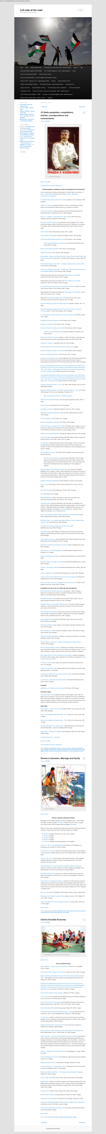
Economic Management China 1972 (50, 1057)
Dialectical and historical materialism (50, 556)
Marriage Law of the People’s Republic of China (52, 896)
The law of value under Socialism (52, 331)
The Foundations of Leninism (48, 452)
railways (56, 1117)
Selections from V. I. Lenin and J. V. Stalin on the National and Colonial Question (61, 642)
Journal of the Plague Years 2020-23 (28, 74)
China (46, 911)
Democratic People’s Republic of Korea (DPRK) (31, 71)
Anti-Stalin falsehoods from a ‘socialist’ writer (52, 726)
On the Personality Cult (46, 418)
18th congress (67, 748)
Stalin (64, 511)
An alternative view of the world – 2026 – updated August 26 (57, 67)
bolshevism (80, 748)
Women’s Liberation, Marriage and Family (60, 758)
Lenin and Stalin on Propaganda (49, 235)
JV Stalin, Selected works (47, 573)
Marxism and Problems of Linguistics (50, 422)
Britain (81, 67)
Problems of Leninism (46, 205)
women (51, 912)
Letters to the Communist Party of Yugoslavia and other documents (57, 582)
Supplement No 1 (45, 1081)
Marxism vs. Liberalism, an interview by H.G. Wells (54, 216)
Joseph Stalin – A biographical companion (51, 731)
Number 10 (46, 841)
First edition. (61, 822)
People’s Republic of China (64, 81)
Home (21, 67)
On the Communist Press (47, 668)
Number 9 (46, 839)
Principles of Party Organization (52, 458)
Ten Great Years (45, 1017)
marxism (47, 751)
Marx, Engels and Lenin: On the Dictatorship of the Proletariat (56, 655)
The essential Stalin (45, 437)
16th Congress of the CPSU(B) (72, 292)
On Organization (45, 443)
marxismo (51, 751)
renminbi (60, 1117)
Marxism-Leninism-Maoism (51, 748)
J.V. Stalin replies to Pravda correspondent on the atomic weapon (57, 314)
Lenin (42, 494)
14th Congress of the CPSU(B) (72, 275)
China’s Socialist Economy (53, 919)
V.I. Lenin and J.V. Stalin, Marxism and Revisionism (54, 679)
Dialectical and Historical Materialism (50, 320)
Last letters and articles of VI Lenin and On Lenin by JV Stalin (56, 674)
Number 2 (46, 834)
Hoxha (54, 511)
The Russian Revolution (47, 211)
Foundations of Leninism (47, 409)
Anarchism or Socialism (47, 324)
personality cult (65, 751)
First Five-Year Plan (46, 996)
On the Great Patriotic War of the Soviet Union (52, 239)
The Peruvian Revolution (74, 87)
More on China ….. (45, 814)
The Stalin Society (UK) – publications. (50, 737)
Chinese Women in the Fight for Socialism (51, 881)
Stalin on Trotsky (45, 405)
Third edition (73, 824)
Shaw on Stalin (44, 231)
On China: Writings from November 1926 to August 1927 (55, 303)
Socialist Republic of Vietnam (38, 87)
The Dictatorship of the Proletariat (49, 611)
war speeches (76, 751)
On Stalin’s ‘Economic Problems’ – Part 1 (51, 384)
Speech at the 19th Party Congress (49, 337)
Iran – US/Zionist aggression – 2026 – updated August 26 (57, 71)
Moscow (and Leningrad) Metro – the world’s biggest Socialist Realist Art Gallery (38, 77)
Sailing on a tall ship (25, 87)
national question (58, 751)
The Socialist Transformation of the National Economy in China (56, 1011)
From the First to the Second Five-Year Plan (52, 591)
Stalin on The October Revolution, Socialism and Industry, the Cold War (58, 514)
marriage (68, 911)
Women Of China (45, 892)
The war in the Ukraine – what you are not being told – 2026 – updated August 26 (51, 91)
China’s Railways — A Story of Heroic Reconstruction (54, 966)
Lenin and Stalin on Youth (47, 619)
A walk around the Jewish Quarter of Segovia (26, 146)
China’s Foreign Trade (46, 1077)
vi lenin (71, 751)
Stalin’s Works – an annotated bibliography (51, 550)
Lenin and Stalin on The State (48, 630)
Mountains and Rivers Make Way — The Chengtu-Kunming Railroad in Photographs (62, 1072)
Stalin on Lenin (44, 484)
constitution (46, 749)
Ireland (74, 71)
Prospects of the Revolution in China (50, 358)
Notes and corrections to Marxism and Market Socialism (58, 396)
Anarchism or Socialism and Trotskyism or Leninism (54, 545)
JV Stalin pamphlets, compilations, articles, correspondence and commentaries (57, 115)
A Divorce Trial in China (46, 858)
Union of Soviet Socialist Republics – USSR (30, 94)
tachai (64, 1117)
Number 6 (46, 835)
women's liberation (58, 912)
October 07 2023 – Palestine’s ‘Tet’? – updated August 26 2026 (34, 81)
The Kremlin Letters (46, 531)
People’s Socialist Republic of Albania (29, 84)
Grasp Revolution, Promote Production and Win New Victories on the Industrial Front (62, 1030)
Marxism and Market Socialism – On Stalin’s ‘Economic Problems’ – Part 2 (60, 390)
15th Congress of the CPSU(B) (72, 281)
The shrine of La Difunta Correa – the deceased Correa (27, 138)
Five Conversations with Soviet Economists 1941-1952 (54, 347)
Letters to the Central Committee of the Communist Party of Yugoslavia (58, 577)
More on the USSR (45, 182)
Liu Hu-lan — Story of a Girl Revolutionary (51, 845)
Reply (81, 751)
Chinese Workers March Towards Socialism (52, 993)
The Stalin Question (46, 503)
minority (72, 911)
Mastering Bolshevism (46, 497)
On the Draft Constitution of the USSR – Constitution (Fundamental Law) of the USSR (62, 264)
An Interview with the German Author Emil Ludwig (53, 199)
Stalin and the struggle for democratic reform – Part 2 (54, 720)
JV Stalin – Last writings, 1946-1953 (50, 567)
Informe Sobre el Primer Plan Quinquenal (51, 1002)
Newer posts (82, 106)
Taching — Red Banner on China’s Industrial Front (53, 1051)
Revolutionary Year (70, 84)
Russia (58, 748)
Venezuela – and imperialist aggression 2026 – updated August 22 (57, 94)
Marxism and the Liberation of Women (50, 647)
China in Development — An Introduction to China (53, 1066)
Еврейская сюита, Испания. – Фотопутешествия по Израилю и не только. (27, 142)
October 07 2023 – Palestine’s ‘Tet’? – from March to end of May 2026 (27, 116)
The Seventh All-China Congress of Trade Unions (53, 972)
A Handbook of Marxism (47, 598)
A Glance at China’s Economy (48, 1062)
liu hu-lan (63, 911)
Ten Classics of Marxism (47, 625)
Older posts (44, 106)
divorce (56, 911)
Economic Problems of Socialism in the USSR (52, 328)
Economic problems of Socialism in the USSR (52, 562)
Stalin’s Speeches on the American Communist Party (54, 469)
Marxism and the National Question (49, 248)
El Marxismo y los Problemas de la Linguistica (52, 688)
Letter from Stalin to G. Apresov (48, 222)
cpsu (50, 749)
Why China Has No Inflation (48, 1094)
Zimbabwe (50, 97)
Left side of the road (31, 10)
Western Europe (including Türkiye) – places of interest (32, 97)
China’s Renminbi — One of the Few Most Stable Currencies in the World (59, 1036)
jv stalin (83, 749)
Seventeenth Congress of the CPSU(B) (57, 298)
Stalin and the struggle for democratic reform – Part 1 (54, 714)
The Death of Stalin (45, 695)
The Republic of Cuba (25, 91)
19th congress (74, 748)
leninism (42, 751)
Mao (64, 509)
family (59, 911)
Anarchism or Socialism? (47, 343)
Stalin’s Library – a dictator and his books (51, 709)
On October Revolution (46, 490)
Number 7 (46, 837)
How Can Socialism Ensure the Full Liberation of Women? (55, 902)
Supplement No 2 (45, 1091)
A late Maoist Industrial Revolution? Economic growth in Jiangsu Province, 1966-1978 (62, 1102)
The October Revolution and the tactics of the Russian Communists (58, 286)
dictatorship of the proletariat (74, 749)
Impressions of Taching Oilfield (48, 1098)
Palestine (53, 81)
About (27, 67)
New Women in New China (47, 873)
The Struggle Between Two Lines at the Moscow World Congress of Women (60, 866)
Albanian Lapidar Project (36, 67)
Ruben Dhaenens (24, 133)
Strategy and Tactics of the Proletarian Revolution (53, 604)
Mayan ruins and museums (45, 74)
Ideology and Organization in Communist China (52, 1025)
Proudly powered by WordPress (53, 1128)
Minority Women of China (47, 851)
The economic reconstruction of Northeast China (53, 1108)
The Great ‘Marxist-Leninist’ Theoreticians (57, 87)
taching (67, 1117)
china (42, 749)
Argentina (75, 67)
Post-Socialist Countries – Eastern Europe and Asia (51, 84)
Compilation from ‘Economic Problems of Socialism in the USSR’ (57, 526)
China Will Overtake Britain (47, 1008)
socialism (47, 912)
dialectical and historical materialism (60, 749)
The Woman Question (46, 662)
